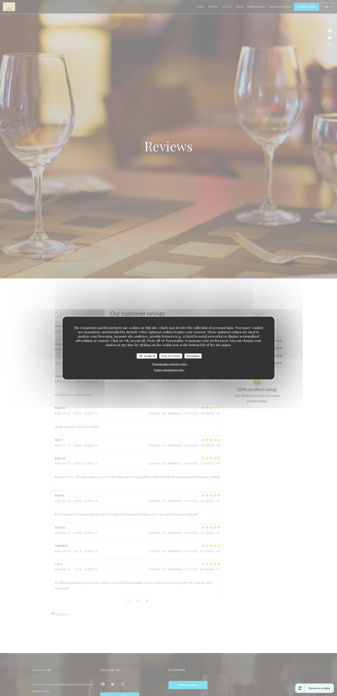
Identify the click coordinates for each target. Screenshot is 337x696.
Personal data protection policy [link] (169, 364)
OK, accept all (147, 355)
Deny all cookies (170, 355)
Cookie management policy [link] (169, 370)
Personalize (193, 355)
